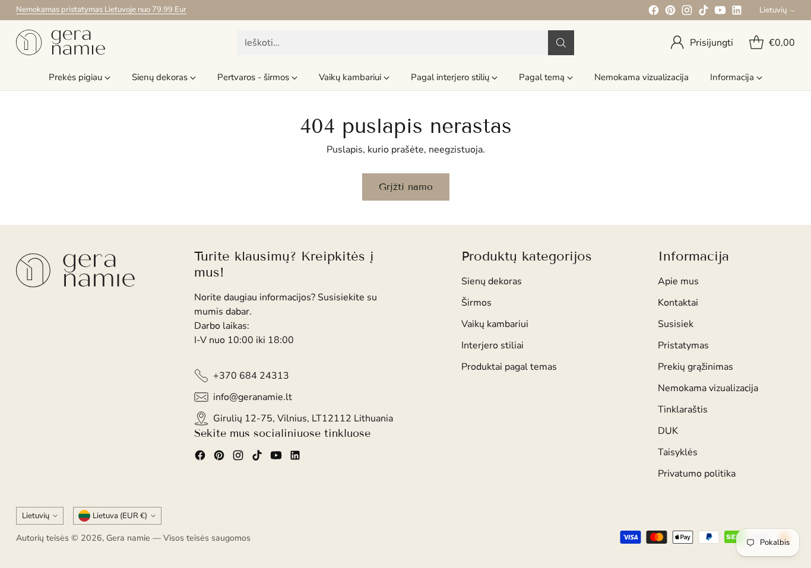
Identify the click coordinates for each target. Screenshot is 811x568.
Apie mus (678, 281)
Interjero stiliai (492, 345)
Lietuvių (773, 10)
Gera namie (128, 538)
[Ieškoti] (561, 42)
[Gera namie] (60, 42)
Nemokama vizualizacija (708, 388)
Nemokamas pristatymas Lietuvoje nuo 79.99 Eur (101, 9)
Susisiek (675, 324)
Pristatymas (683, 345)
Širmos (476, 302)
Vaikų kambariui (494, 324)
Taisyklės (678, 452)
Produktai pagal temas (509, 366)
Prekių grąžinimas (695, 366)
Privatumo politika (697, 473)
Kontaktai (678, 302)
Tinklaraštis (683, 409)
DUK (668, 430)
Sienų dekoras (491, 281)
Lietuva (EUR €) (120, 515)
